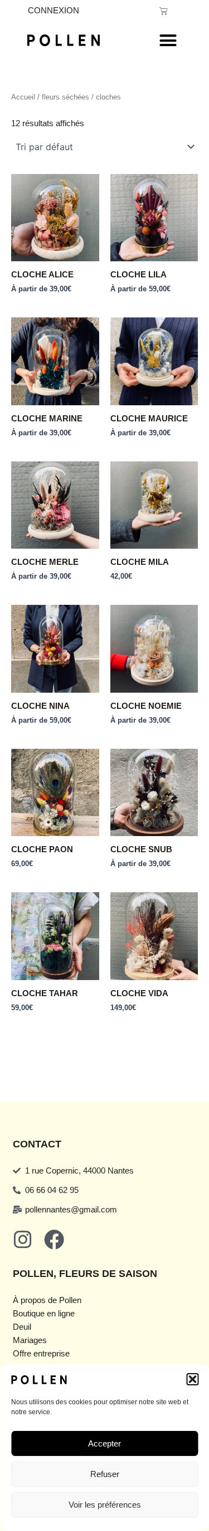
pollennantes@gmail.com (71, 1209)
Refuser (104, 1474)
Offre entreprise (41, 1353)
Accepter (104, 1443)
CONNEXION (53, 10)
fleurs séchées (65, 97)
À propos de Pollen (47, 1300)
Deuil (22, 1327)
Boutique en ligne (44, 1313)
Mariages (30, 1340)
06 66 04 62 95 (52, 1190)
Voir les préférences (105, 1504)
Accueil (23, 97)
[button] (192, 1379)
